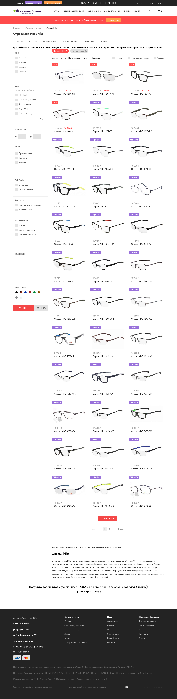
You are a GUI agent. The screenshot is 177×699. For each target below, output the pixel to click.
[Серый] (16, 297)
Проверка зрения (53, 2)
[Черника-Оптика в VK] (126, 687)
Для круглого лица (27, 230)
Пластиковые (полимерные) (31, 205)
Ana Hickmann (25, 104)
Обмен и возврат (146, 625)
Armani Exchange (26, 113)
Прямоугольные (25, 153)
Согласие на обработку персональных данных (33, 686)
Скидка (160, 58)
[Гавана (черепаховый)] (21, 292)
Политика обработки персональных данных (87, 686)
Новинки (119, 58)
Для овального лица (27, 234)
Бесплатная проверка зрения (151, 629)
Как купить (143, 634)
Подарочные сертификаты (75, 642)
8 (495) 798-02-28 (89, 3)
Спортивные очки (71, 629)
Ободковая (24, 185)
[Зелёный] (34, 292)
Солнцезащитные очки (74, 11)
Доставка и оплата (147, 621)
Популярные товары (140, 58)
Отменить (41, 308)
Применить (24, 308)
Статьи (142, 638)
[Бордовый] (30, 292)
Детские (22, 71)
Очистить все (79, 50)
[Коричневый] (38, 292)
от (16, 136)
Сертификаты (113, 634)
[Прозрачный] (21, 297)
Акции (137, 11)
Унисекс (22, 67)
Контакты (160, 3)
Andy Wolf (23, 109)
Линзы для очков (112, 11)
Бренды (127, 11)
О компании (140, 3)
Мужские (23, 57)
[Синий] (25, 292)
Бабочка (22, 162)
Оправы (56, 11)
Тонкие (22, 225)
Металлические (25, 209)
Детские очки (94, 11)
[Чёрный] (16, 292)
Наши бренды (113, 638)
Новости (111, 625)
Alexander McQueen (27, 99)
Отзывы (151, 3)
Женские (22, 62)
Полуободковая (26, 189)
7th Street (23, 95)
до (31, 136)
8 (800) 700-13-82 (108, 3)
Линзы (67, 634)
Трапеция (23, 158)
